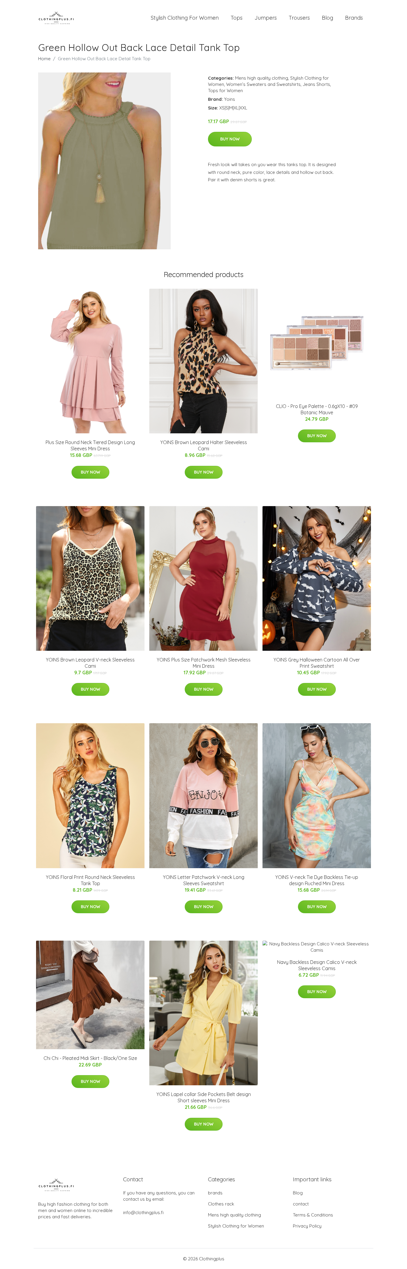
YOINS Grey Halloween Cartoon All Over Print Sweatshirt (317, 663)
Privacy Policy (307, 1226)
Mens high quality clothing (261, 78)
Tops (237, 17)
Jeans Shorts (316, 84)
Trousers (299, 17)
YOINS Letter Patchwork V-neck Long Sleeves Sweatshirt (203, 880)
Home (44, 58)
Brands (354, 17)
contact (301, 1204)
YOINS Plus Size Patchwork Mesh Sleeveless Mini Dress (204, 663)
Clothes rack (221, 1204)
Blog (327, 17)
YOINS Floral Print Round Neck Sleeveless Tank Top (90, 880)
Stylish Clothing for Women (236, 1226)
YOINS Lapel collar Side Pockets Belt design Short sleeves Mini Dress (203, 1097)
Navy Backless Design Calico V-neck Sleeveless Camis (317, 965)
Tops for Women (225, 90)
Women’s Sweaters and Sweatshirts (263, 84)
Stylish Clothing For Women (185, 17)
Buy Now (230, 139)
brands (215, 1193)
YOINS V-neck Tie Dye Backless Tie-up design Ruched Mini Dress (316, 880)
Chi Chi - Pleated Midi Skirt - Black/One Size (90, 1058)
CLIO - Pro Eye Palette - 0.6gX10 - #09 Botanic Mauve (317, 409)
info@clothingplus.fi (143, 1212)
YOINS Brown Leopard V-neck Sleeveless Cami (90, 663)
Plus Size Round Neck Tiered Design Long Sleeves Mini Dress (90, 445)
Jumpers (265, 17)
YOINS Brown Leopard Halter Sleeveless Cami (203, 445)
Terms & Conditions (313, 1215)
